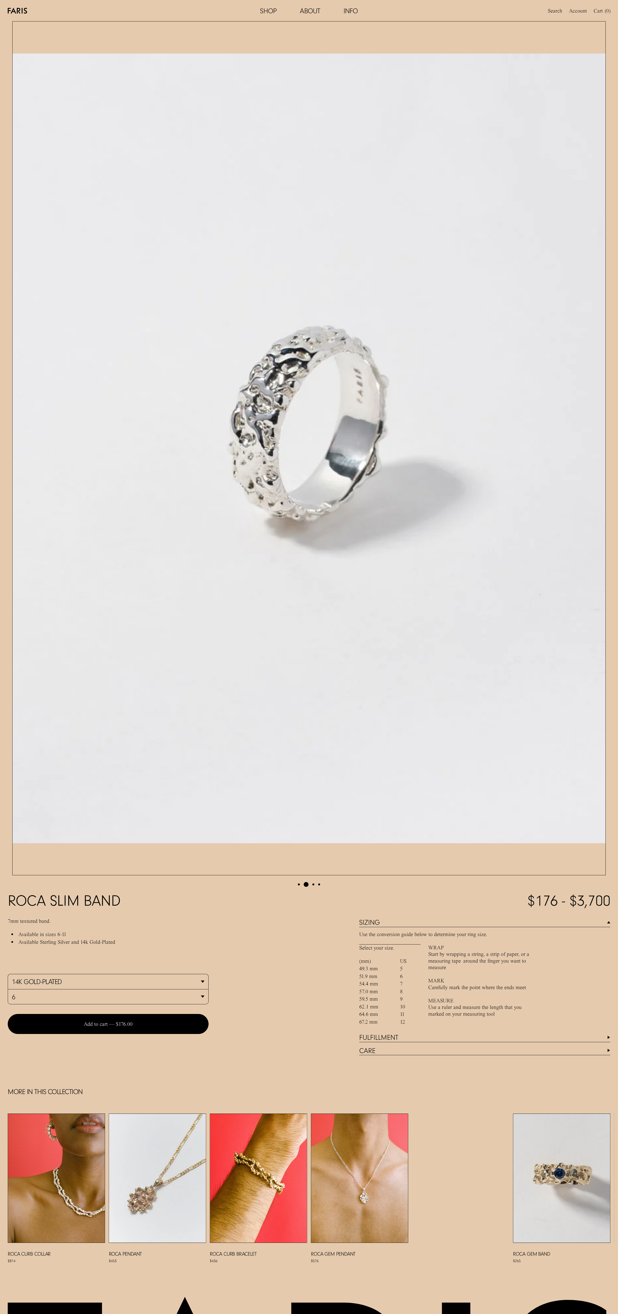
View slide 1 (299, 884)
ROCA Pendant (125, 1254)
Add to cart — (108, 1024)
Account (578, 10)
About (310, 10)
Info (351, 10)
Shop (268, 10)
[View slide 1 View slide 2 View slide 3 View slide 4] (309, 448)
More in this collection (45, 1091)
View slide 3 (313, 884)
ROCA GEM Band (531, 1254)
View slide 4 (319, 884)
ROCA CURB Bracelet (233, 1254)
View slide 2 (306, 884)
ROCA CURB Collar (29, 1254)
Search (555, 10)
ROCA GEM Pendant (333, 1254)
